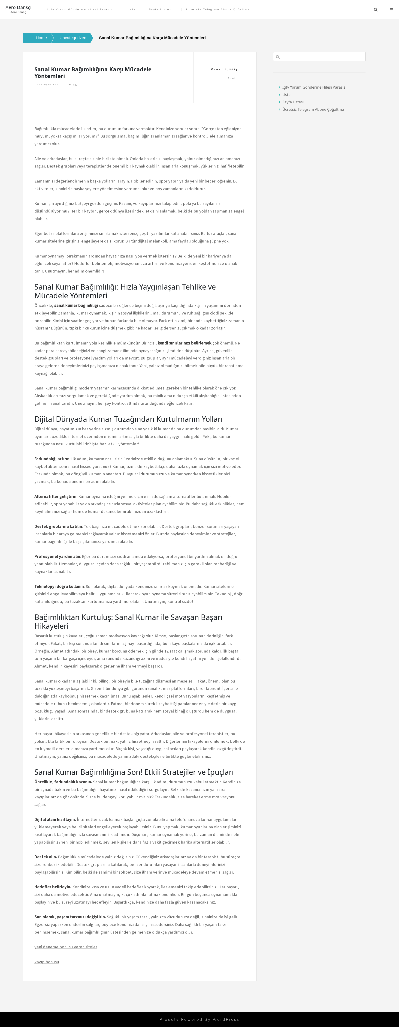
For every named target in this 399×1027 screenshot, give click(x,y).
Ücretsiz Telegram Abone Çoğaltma (218, 9)
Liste (131, 9)
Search (375, 9)
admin (233, 78)
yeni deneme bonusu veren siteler (65, 946)
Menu (391, 9)
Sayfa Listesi (161, 9)
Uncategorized (46, 84)
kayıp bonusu (46, 961)
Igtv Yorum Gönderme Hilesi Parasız (80, 9)
